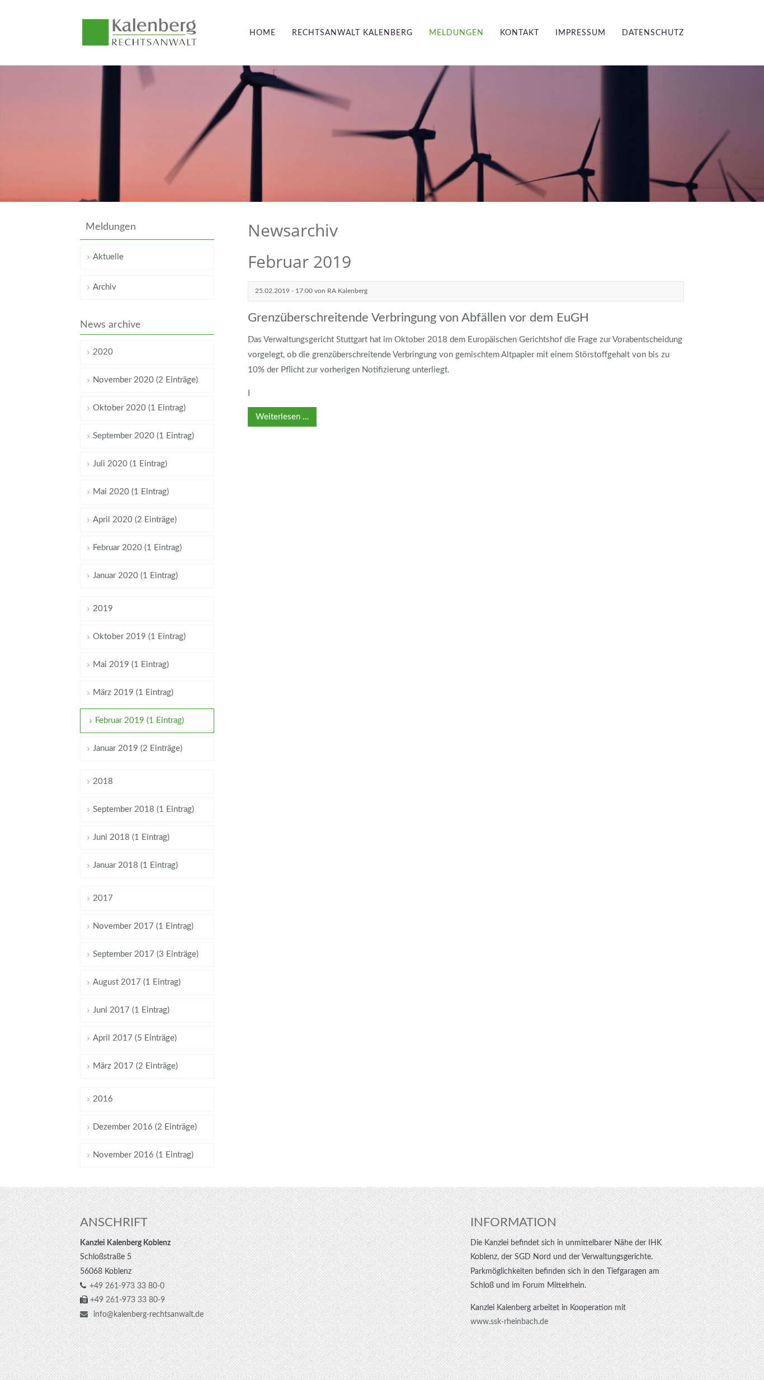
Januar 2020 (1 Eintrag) (135, 575)
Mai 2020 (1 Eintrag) (131, 492)
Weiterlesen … (278, 414)
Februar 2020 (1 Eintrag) (137, 548)
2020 (103, 352)
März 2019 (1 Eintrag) (133, 692)
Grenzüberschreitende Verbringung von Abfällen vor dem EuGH (418, 318)
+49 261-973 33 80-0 (126, 1286)
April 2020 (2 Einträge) (135, 520)
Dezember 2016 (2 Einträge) (145, 1127)
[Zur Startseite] (139, 32)
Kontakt (519, 33)
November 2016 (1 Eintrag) (143, 1155)
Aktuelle (108, 257)
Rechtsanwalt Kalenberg (352, 33)
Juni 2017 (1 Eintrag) (131, 1010)
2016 (103, 1099)
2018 (103, 781)
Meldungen (456, 33)
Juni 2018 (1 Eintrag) (131, 837)
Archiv (104, 287)
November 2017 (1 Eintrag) (143, 926)
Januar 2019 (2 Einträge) (137, 748)
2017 (103, 898)
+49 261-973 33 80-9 (127, 1300)
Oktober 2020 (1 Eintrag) (139, 408)
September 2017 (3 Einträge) (146, 954)
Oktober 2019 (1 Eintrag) (139, 636)
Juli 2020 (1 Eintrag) (130, 464)
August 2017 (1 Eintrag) (137, 982)
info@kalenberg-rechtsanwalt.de (147, 1314)
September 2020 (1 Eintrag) (143, 436)
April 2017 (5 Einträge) (135, 1038)
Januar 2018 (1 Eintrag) (135, 865)
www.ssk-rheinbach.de (509, 1322)
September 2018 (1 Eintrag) (143, 809)
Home (262, 33)
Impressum (580, 33)
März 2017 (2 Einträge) (135, 1066)
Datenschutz (653, 33)
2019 (103, 608)
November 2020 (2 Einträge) (145, 380)
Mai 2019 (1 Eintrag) (131, 664)
